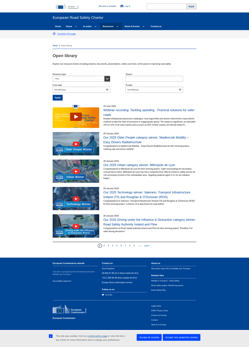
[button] (54, 33)
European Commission (64, 318)
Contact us (156, 26)
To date (129, 85)
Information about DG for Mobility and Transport (171, 268)
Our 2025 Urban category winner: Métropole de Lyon (139, 165)
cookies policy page (97, 336)
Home (58, 26)
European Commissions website (69, 263)
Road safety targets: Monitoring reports (167, 285)
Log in (127, 6)
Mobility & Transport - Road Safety (165, 281)
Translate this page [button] (66, 33)
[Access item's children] (75, 26)
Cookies (154, 320)
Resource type (59, 74)
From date (57, 85)
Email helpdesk (108, 268)
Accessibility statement (62, 281)
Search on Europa (158, 325)
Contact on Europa (159, 315)
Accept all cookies (149, 337)
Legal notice (156, 306)
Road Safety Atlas (158, 290)
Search (129, 74)
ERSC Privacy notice (159, 311)
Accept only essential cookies (181, 337)
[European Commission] (68, 6)
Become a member (107, 6)
